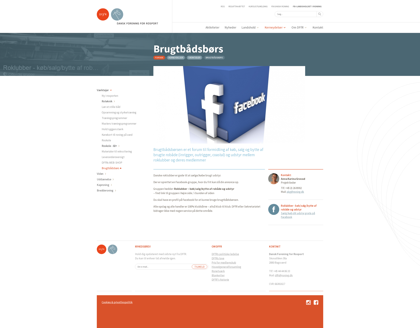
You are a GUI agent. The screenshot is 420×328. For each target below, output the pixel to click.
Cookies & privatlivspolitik (117, 302)
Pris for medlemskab (224, 262)
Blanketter (218, 275)
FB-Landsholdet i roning (307, 6)
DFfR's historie (220, 279)
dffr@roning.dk (284, 275)
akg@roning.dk (295, 192)
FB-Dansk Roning (280, 6)
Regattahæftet (237, 6)
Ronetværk (218, 271)
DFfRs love (218, 258)
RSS (223, 6)
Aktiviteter (213, 27)
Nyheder (230, 27)
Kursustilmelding (258, 6)
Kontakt (318, 27)
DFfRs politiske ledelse (225, 254)
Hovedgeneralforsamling (226, 267)
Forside (159, 57)
